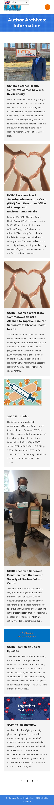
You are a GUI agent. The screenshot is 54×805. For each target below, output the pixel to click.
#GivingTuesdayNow (21, 724)
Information (27, 25)
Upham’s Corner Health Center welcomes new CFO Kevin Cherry (25, 90)
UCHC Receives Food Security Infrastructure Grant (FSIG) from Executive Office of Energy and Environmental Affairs (27, 203)
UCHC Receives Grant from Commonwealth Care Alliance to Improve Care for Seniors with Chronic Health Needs (26, 321)
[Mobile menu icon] (47, 7)
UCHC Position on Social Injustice (23, 649)
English (13, 2)
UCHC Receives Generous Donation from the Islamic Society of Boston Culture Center (25, 577)
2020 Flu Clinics (18, 416)
